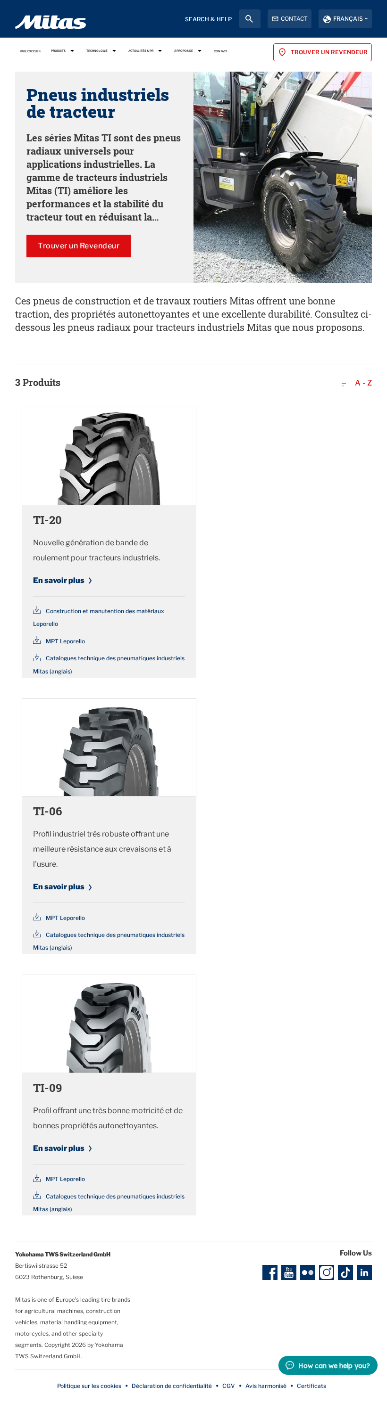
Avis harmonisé (265, 1385)
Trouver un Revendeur (78, 245)
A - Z (362, 382)
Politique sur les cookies (89, 1385)
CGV (228, 1385)
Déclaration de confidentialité (172, 1385)
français (348, 18)
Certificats (311, 1385)
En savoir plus (58, 580)
